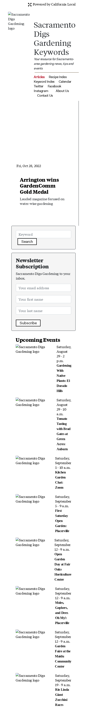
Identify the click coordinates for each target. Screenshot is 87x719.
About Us (62, 91)
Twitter (39, 86)
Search (27, 241)
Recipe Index (58, 77)
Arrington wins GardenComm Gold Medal (39, 185)
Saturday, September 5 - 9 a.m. (63, 513)
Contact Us (45, 95)
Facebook (54, 86)
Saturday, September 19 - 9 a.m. (63, 690)
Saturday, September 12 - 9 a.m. (62, 559)
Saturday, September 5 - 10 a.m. (63, 472)
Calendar (65, 81)
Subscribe (28, 323)
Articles (39, 77)
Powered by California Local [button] (54, 3)
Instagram (41, 91)
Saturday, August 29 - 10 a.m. (64, 424)
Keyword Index (44, 81)
